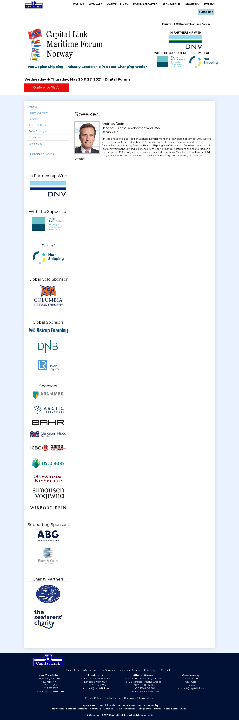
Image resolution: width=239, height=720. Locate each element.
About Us (193, 4)
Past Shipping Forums (41, 153)
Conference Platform (48, 87)
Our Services (107, 670)
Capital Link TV (118, 4)
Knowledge (150, 670)
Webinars (96, 4)
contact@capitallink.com (50, 691)
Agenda (32, 106)
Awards (209, 4)
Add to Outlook (37, 125)
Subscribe (206, 12)
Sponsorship (172, 4)
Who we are (90, 670)
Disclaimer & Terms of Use (139, 698)
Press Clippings (37, 131)
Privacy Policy (93, 698)
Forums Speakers (146, 4)
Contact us (167, 670)
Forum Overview (37, 112)
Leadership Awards (129, 670)
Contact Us (34, 137)
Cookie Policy (112, 698)
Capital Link (72, 670)
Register (33, 119)
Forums (79, 4)
